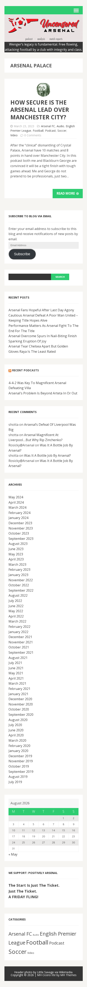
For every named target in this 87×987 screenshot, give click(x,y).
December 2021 (20, 637)
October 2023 (18, 533)
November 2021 (20, 642)
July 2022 (15, 600)
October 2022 (18, 585)
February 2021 (19, 688)
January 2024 (18, 518)
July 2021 (15, 663)
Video (14, 135)
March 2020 (17, 740)
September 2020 (20, 714)
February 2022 (19, 626)
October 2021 (18, 647)
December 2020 (20, 699)
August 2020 (18, 720)
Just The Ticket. (22, 891)
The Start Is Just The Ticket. (33, 885)
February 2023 (19, 569)
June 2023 (15, 549)
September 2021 (20, 652)
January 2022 (18, 632)
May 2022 (15, 611)
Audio (60, 126)
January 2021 (18, 694)
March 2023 (17, 564)
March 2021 (17, 683)
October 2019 (18, 766)
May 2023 (15, 554)
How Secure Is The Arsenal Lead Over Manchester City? (39, 109)
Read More (66, 193)
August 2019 (18, 776)
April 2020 (16, 735)
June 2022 (15, 606)
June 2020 (15, 730)
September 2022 (20, 590)
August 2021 (18, 658)
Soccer (61, 130)
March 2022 (17, 621)
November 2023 (20, 528)
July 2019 (15, 782)
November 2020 (20, 704)
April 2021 (16, 678)
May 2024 (15, 497)
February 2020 (19, 745)
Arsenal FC (48, 126)
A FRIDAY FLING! (23, 896)
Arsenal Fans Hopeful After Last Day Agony (41, 310)
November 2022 (20, 580)
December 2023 (20, 523)
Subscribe (22, 254)
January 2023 (18, 575)
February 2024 (19, 512)
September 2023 (20, 538)
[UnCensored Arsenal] (43, 39)
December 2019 (20, 756)
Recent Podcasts (25, 370)
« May (12, 854)
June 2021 (15, 668)
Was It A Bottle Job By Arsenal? (47, 455)
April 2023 (16, 559)
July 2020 (15, 725)
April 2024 (16, 502)
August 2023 (18, 543)
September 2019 (20, 771)
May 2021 (15, 673)
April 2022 (16, 616)
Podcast (50, 130)
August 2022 (18, 595)
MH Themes (68, 975)
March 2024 (17, 507)
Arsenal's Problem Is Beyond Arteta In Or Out (42, 393)
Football (38, 130)
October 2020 (18, 709)
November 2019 (20, 761)
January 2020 (18, 751)
